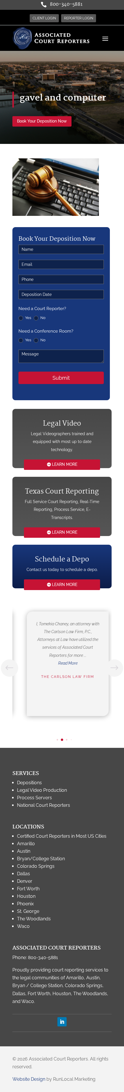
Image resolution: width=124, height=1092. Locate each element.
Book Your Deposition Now (42, 121)
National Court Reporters (43, 805)
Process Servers (34, 797)
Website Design (28, 1079)
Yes (27, 318)
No (43, 318)
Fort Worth (28, 888)
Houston (26, 896)
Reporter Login (78, 18)
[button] (114, 668)
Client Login (44, 18)
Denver (24, 881)
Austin (23, 851)
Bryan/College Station (41, 858)
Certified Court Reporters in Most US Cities (61, 836)
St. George (28, 911)
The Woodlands (34, 919)
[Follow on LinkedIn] (62, 1021)
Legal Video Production (42, 790)
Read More (64, 663)
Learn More (64, 464)
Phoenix (25, 903)
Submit (61, 378)
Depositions (29, 782)
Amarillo (26, 843)
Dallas (23, 873)
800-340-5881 (66, 4)
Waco (23, 926)
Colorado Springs (36, 866)
